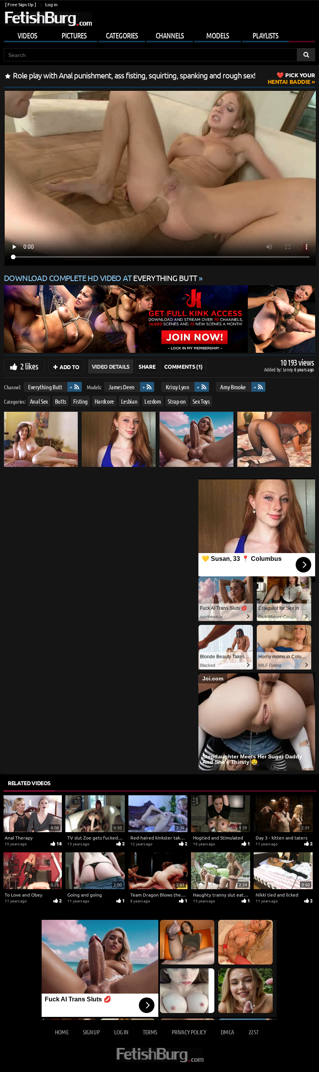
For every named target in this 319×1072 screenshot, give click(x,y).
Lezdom (152, 401)
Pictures (73, 35)
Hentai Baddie (291, 78)
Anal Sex (39, 401)
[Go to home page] (48, 19)
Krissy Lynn (177, 386)
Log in (51, 4)
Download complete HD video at (100, 278)
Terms (150, 1032)
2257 (253, 1032)
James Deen (122, 386)
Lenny (288, 369)
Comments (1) (183, 366)
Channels (170, 35)
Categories (122, 35)
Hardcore (104, 401)
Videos (27, 35)
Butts (60, 401)
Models (217, 35)
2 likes (29, 366)
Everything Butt (45, 386)
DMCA (227, 1032)
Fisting (80, 401)
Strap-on (177, 401)
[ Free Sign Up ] (20, 4)
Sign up (91, 1032)
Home (61, 1032)
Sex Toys (201, 401)
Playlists (265, 35)
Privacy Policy (189, 1032)
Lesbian (129, 401)
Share (146, 366)
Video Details (111, 366)
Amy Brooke (233, 386)
